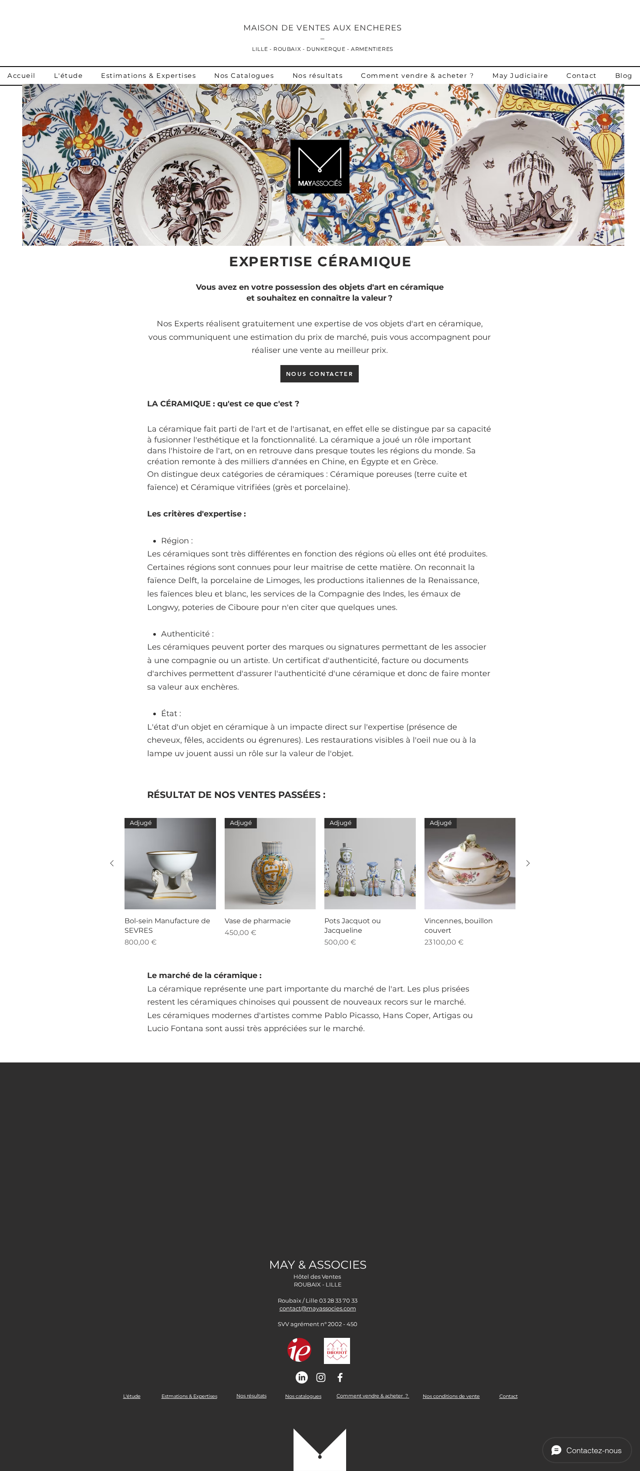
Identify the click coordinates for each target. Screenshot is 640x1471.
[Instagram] (321, 1377)
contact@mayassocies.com (318, 1308)
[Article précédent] (112, 863)
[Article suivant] (528, 863)
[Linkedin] (302, 1377)
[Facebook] (340, 1377)
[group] (320, 888)
